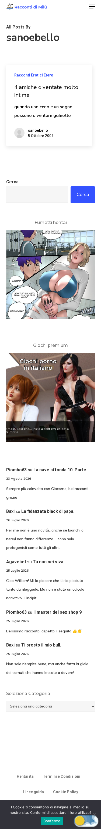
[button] (92, 6)
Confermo (52, 821)
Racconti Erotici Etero (33, 75)
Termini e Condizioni (61, 776)
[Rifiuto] (94, 814)
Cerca (12, 181)
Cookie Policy (65, 792)
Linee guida (33, 792)
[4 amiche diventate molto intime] (49, 105)
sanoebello (38, 130)
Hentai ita (25, 776)
